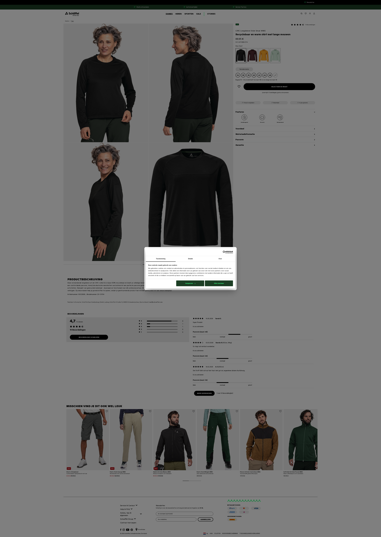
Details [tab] (190, 259)
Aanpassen (189, 283)
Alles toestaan (219, 283)
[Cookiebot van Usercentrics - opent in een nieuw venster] (224, 252)
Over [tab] (220, 259)
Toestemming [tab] (160, 259)
